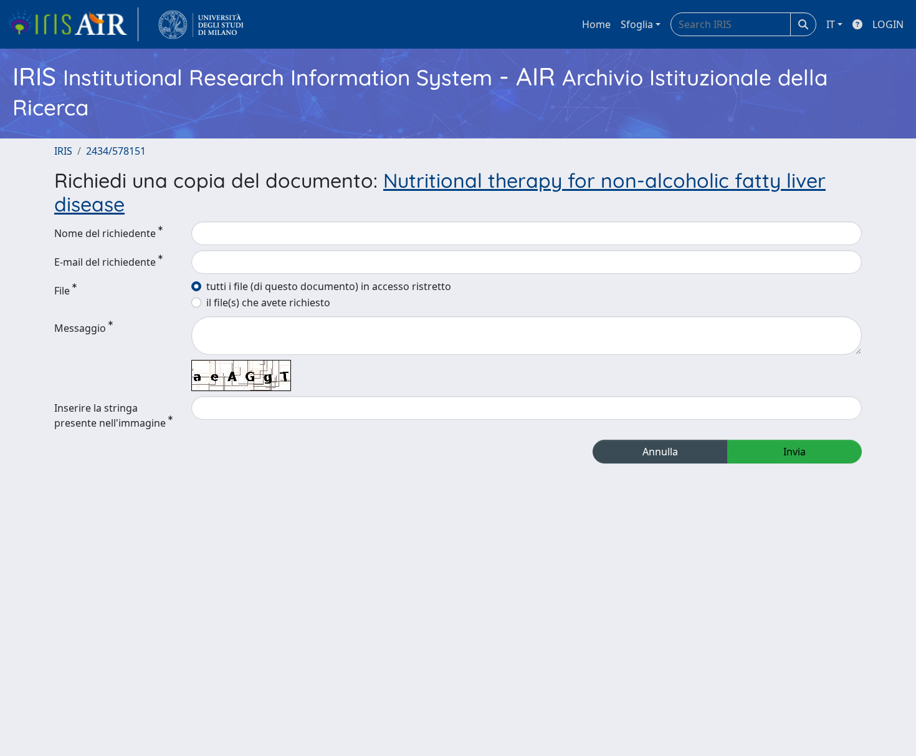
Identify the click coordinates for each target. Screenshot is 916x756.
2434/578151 (116, 151)
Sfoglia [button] (637, 24)
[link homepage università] (201, 24)
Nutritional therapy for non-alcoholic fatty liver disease (440, 192)
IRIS (63, 151)
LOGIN (888, 24)
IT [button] (830, 24)
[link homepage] (72, 24)
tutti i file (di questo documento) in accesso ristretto (328, 286)
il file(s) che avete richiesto (268, 302)
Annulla (660, 451)
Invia (794, 451)
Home (596, 24)
